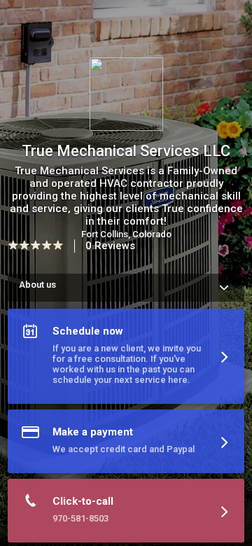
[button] (126, 359)
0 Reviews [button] (110, 245)
